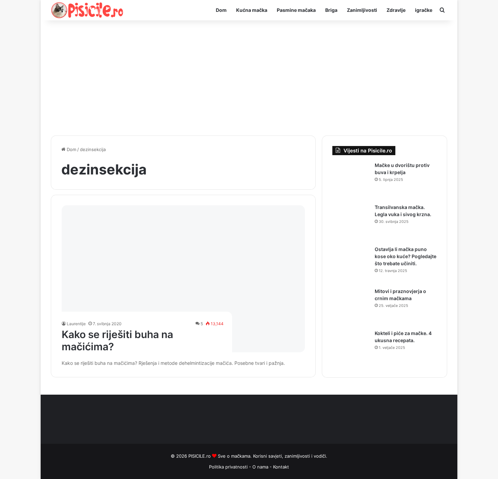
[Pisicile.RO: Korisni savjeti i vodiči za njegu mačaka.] (87, 10)
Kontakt (281, 467)
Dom (221, 10)
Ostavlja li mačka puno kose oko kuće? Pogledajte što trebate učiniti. (405, 256)
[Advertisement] (249, 77)
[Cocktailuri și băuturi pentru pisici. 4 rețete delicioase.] (351, 348)
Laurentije (76, 323)
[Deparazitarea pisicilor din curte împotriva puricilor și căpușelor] (351, 180)
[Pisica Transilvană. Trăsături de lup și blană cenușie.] (351, 222)
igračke (423, 10)
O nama (261, 467)
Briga (331, 10)
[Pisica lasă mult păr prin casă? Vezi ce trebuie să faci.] (351, 264)
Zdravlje (396, 10)
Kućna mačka (251, 10)
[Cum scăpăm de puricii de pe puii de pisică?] (183, 278)
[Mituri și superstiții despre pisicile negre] (351, 306)
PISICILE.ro (200, 456)
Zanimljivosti (362, 10)
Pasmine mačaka (296, 10)
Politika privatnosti (228, 467)
